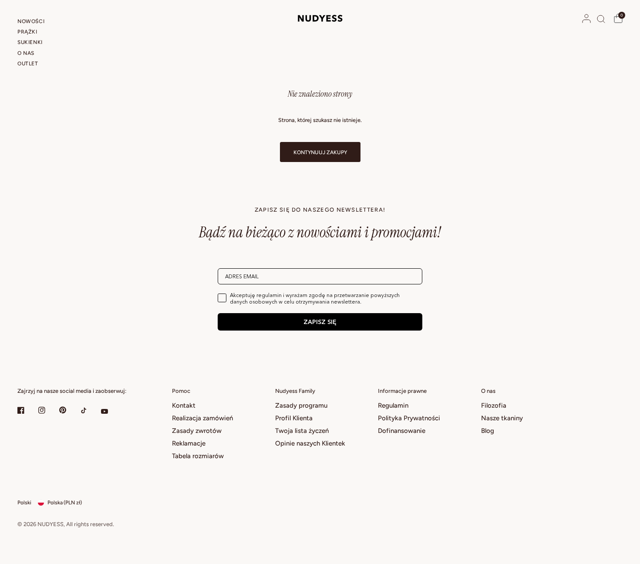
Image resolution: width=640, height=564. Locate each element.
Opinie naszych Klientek (310, 443)
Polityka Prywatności (409, 418)
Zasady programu (301, 405)
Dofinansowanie (401, 431)
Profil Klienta (294, 418)
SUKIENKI (30, 42)
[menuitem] (44, 22)
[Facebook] (27, 410)
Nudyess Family (295, 391)
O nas (488, 391)
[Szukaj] (601, 18)
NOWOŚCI (30, 21)
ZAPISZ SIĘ (320, 322)
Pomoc (181, 391)
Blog (487, 431)
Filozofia (493, 405)
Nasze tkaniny (502, 418)
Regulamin (393, 405)
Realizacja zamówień (202, 418)
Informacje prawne (402, 391)
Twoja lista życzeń (302, 431)
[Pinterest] (68, 409)
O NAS (25, 53)
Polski (24, 503)
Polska (64, 503)
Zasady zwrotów (197, 431)
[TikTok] (89, 410)
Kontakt (183, 405)
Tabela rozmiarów (198, 456)
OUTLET (27, 64)
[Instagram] (47, 410)
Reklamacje (188, 443)
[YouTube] (110, 411)
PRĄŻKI (27, 32)
